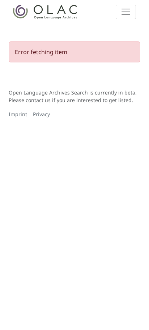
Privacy (41, 114)
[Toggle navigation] (126, 12)
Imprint (18, 114)
